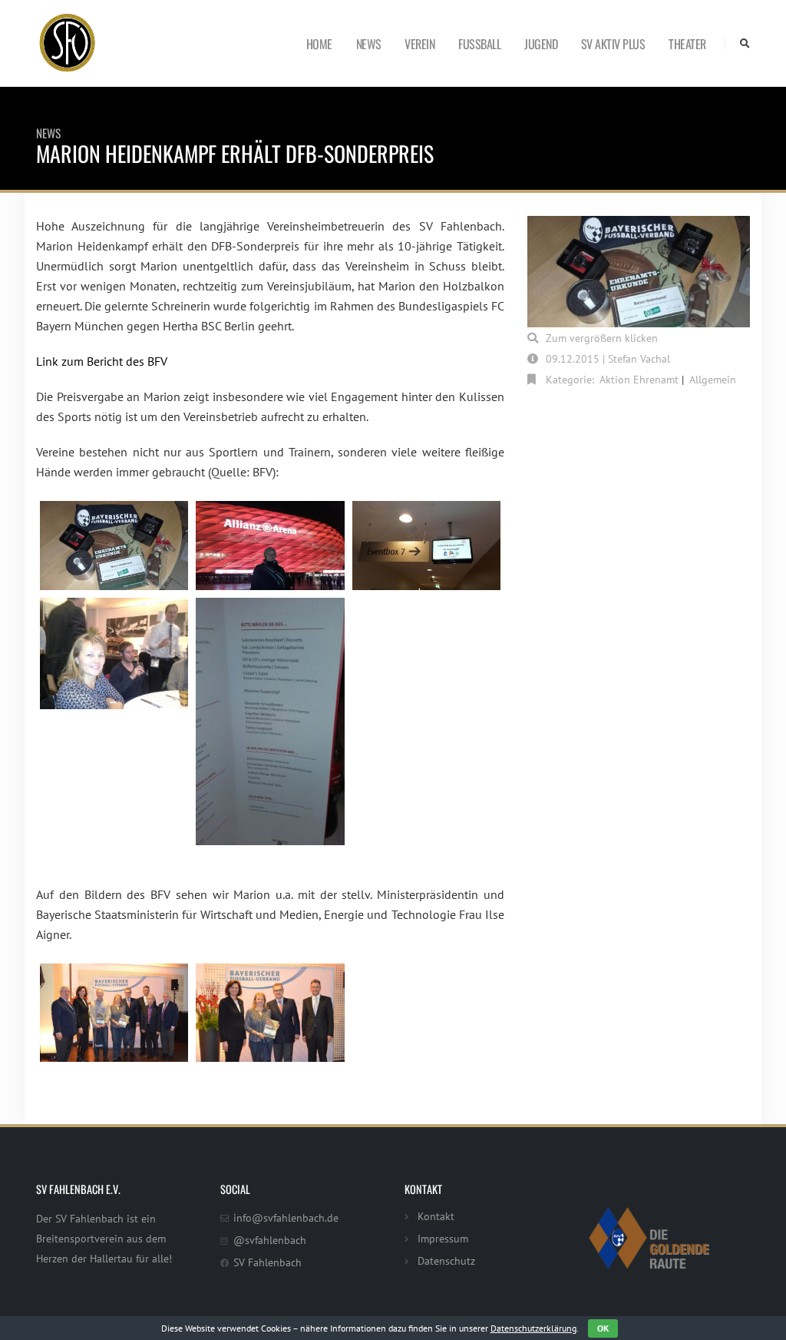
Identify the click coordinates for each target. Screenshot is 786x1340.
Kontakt (436, 1216)
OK (603, 1328)
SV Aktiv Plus (613, 44)
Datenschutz (446, 1260)
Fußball (479, 44)
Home (319, 44)
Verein (419, 44)
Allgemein (712, 379)
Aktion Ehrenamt (639, 379)
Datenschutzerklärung (533, 1328)
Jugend (540, 44)
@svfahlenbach (269, 1239)
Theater (687, 44)
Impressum (443, 1238)
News (368, 44)
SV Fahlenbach (267, 1262)
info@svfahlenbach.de (286, 1217)
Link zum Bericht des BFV (101, 361)
